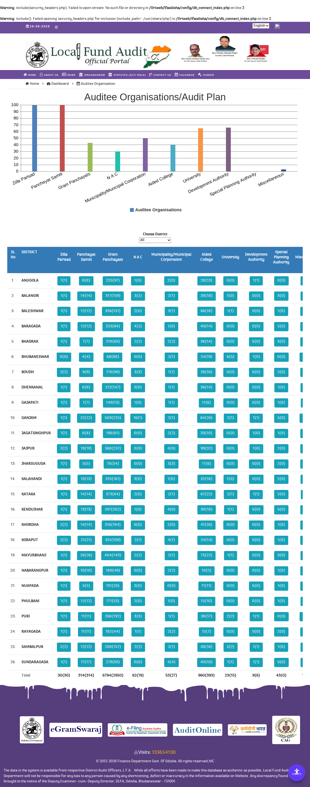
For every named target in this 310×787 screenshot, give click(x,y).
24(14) (207, 540)
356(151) (113, 311)
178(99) (113, 372)
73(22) (206, 555)
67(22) (206, 494)
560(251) (113, 448)
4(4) (86, 357)
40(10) (206, 662)
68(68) (113, 357)
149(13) (113, 402)
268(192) (113, 616)
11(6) (206, 402)
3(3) (138, 372)
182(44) (113, 631)
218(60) (113, 341)
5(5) (86, 463)
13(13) (86, 479)
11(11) (207, 586)
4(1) (171, 540)
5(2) (230, 647)
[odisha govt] (32, 729)
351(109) (113, 540)
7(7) (86, 341)
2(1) (171, 296)
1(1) (64, 280)
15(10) (206, 601)
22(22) (86, 418)
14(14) (86, 296)
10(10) (86, 570)
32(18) (206, 479)
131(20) (113, 586)
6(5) (230, 357)
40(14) (206, 326)
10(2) (206, 570)
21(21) (86, 540)
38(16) (206, 647)
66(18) (206, 311)
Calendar (186, 75)
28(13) (206, 280)
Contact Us (161, 75)
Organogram (94, 75)
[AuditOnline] (197, 729)
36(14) (206, 341)
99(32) (207, 448)
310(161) (113, 479)
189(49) (113, 570)
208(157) (113, 647)
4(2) (138, 326)
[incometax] (137, 729)
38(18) (207, 296)
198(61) (113, 433)
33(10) (206, 433)
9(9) (86, 372)
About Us (51, 75)
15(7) (206, 631)
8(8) (86, 280)
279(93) (113, 662)
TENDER (208, 75)
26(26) (86, 555)
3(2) (138, 296)
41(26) (206, 524)
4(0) (171, 448)
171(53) (112, 601)
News (71, 75)
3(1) (171, 311)
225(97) (113, 280)
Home (31, 75)
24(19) (206, 357)
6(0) (138, 524)
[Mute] (277, 26)
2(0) (171, 280)
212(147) (113, 387)
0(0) (230, 280)
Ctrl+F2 (296, 774)
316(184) (113, 524)
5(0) (281, 418)
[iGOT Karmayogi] (247, 729)
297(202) (113, 509)
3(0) (281, 296)
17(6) (206, 463)
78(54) (113, 463)
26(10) (206, 372)
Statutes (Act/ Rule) (129, 75)
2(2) (138, 341)
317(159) (113, 296)
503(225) (113, 418)
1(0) (138, 280)
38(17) (206, 616)
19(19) (86, 448)
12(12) (86, 311)
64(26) (206, 418)
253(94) (113, 326)
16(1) (137, 418)
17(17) (86, 662)
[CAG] (286, 729)
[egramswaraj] (75, 729)
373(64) (113, 494)
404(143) (112, 555)
